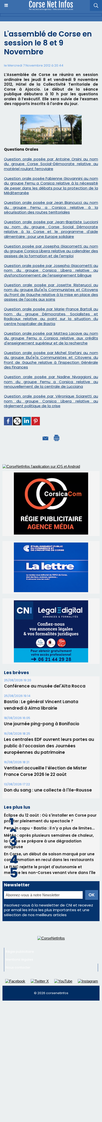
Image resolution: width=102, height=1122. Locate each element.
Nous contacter (18, 967)
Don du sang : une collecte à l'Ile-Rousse (48, 790)
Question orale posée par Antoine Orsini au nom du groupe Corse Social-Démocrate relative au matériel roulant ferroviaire (51, 163)
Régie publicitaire (20, 951)
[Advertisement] (51, 1057)
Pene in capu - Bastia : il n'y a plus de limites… (49, 828)
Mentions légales (19, 959)
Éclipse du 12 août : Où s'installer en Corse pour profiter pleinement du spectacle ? (50, 818)
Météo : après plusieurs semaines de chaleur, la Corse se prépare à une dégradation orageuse (49, 841)
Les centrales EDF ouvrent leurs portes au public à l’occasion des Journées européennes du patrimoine (49, 745)
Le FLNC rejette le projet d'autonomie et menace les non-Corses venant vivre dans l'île (50, 869)
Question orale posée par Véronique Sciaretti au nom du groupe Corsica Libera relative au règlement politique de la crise (51, 401)
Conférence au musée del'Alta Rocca (44, 686)
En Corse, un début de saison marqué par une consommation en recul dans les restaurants (49, 856)
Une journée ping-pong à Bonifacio (41, 724)
